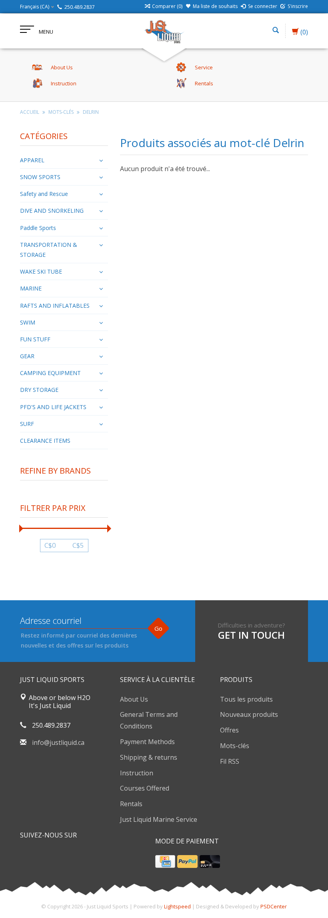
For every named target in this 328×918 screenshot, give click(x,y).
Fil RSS (229, 761)
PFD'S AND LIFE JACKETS (53, 407)
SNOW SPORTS (40, 177)
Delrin (91, 112)
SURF (27, 424)
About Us (134, 699)
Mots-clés (61, 112)
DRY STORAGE (39, 389)
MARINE (31, 288)
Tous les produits (246, 699)
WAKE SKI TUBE (41, 271)
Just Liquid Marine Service (158, 819)
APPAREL (32, 160)
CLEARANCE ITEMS (45, 440)
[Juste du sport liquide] (164, 30)
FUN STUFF (35, 339)
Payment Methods (147, 741)
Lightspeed (177, 906)
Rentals (131, 803)
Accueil (29, 112)
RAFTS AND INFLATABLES (55, 305)
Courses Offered (144, 788)
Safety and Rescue (44, 194)
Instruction (136, 773)
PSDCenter (273, 906)
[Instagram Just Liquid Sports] (69, 855)
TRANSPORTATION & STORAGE (48, 249)
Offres (229, 730)
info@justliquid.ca (58, 742)
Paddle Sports (38, 228)
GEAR (27, 356)
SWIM (27, 322)
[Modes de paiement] (165, 861)
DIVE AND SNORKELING (52, 210)
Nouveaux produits (249, 714)
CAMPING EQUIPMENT (50, 373)
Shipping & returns (148, 757)
